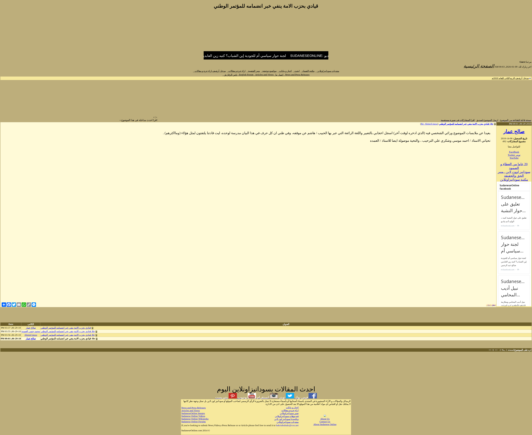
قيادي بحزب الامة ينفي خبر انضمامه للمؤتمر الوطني (66, 327)
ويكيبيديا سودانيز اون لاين (286, 419)
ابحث (296, 71)
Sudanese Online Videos (193, 416)
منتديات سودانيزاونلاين (327, 71)
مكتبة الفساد (307, 71)
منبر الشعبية (253, 71)
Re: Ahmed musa (429, 124)
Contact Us (324, 421)
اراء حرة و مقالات (236, 71)
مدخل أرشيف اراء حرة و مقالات (209, 71)
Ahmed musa (30, 335)
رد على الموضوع (522, 350)
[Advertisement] (266, 31)
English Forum (245, 74)
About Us (325, 419)
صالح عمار (514, 131)
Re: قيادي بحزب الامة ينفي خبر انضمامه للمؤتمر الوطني (466, 124)
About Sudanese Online (325, 424)
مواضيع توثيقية (269, 71)
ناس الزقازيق (229, 74)
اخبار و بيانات (284, 71)
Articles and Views (264, 74)
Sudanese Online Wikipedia (195, 419)
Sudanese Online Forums (193, 421)
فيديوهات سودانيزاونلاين (287, 416)
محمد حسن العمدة (31, 331)
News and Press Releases (296, 74)
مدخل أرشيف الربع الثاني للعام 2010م (510, 78)
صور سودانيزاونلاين (289, 413)
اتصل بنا (278, 74)
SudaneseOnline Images (193, 413)
